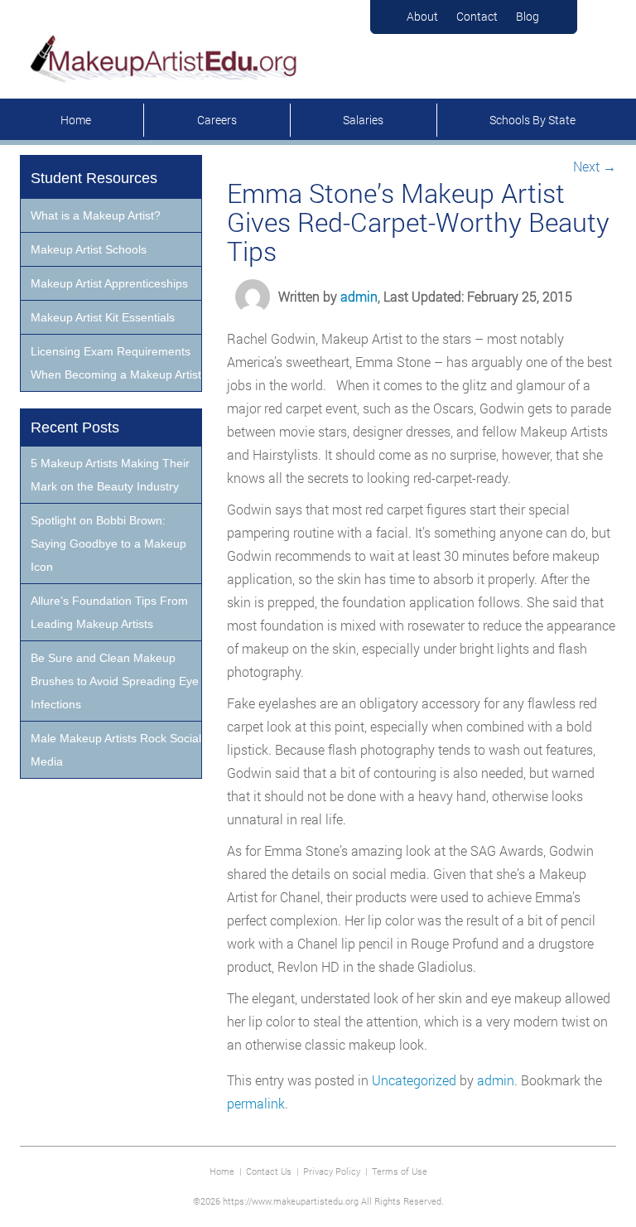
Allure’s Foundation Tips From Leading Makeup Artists (109, 612)
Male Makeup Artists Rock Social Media (116, 750)
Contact (477, 16)
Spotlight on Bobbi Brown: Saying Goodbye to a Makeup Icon (108, 543)
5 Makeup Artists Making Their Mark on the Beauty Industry (110, 475)
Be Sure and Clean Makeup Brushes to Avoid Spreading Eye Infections (115, 681)
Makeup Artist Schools (89, 249)
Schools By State (532, 120)
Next (594, 166)
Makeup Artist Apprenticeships (109, 283)
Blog (527, 16)
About (422, 16)
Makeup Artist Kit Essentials (103, 317)
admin (359, 296)
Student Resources (94, 178)
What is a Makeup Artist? (96, 215)
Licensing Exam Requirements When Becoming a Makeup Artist (116, 363)
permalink (256, 1103)
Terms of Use (399, 1171)
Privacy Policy (331, 1171)
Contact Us (269, 1171)
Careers (217, 120)
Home (75, 120)
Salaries (363, 120)
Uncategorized (414, 1080)
